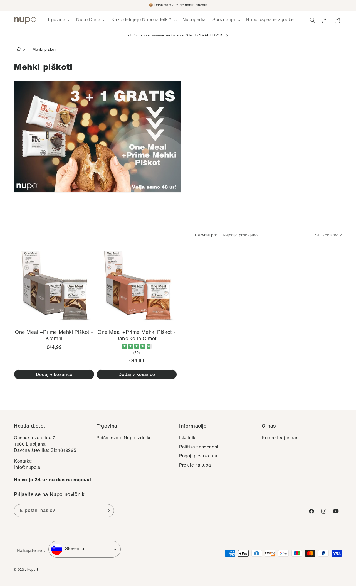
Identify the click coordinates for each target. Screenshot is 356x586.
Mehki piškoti (44, 50)
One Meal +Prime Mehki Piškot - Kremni (54, 336)
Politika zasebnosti (199, 447)
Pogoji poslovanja (198, 456)
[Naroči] (108, 510)
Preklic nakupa (195, 466)
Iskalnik (187, 438)
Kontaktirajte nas (280, 438)
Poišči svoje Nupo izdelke (124, 438)
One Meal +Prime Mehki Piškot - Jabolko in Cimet (137, 336)
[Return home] (19, 50)
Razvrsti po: (206, 235)
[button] (58, 20)
